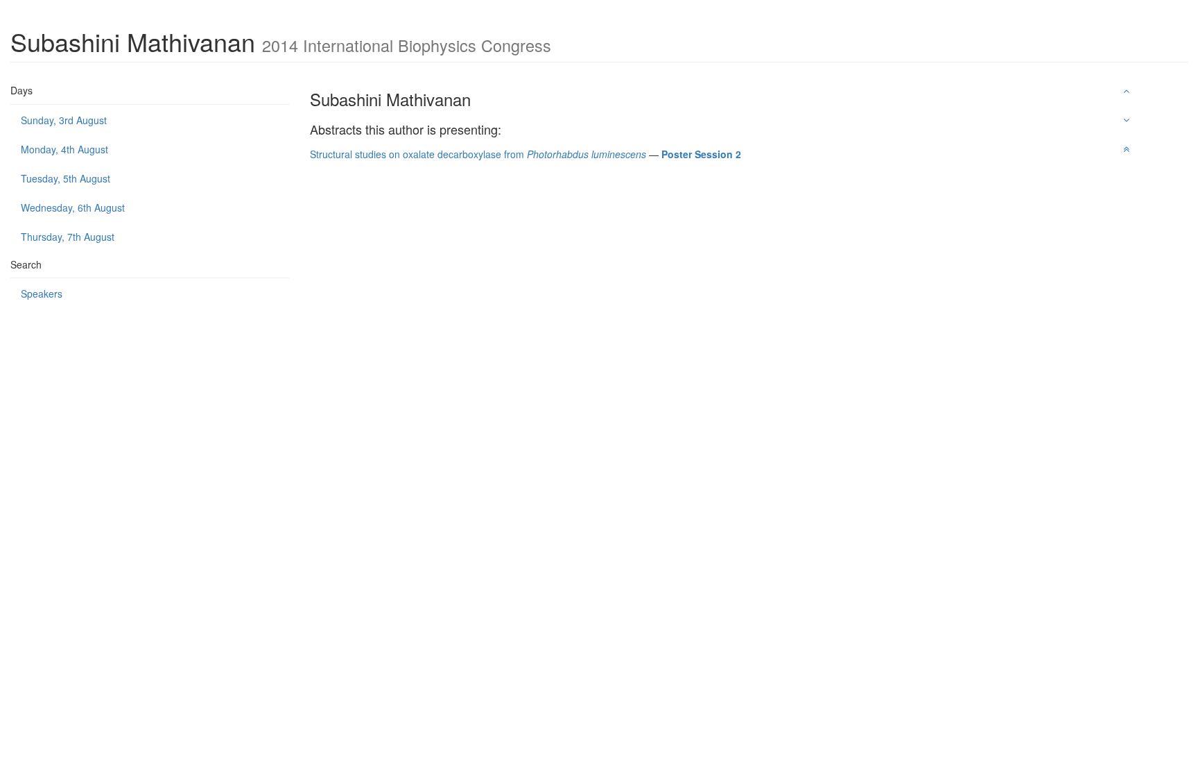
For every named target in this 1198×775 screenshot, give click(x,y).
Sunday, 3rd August (64, 120)
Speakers (41, 293)
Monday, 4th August (64, 149)
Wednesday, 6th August (73, 207)
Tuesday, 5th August (65, 178)
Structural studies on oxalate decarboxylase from (478, 154)
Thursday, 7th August (67, 237)
